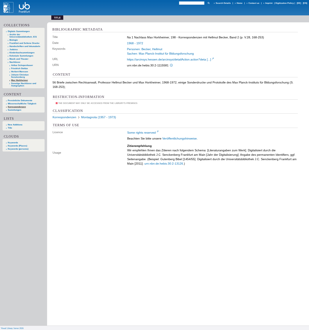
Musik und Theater (18, 59)
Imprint (268, 3)
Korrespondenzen (17, 107)
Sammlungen (14, 110)
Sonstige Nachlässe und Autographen (23, 84)
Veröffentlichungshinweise (179, 138)
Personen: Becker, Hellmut (144, 49)
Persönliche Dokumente (20, 100)
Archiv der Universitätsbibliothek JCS (23, 35)
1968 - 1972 (135, 43)
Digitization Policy (284, 3)
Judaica (13, 49)
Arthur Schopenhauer (22, 65)
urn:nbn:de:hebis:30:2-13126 (163, 163)
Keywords (13, 142)
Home (240, 3)
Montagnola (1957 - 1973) (98, 117)
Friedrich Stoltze (19, 68)
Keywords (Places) (17, 146)
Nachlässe (14, 62)
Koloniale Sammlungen (21, 56)
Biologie (13, 40)
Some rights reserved (141, 132)
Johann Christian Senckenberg (20, 76)
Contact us (253, 3)
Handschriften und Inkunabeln (24, 46)
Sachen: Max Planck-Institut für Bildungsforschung (160, 53)
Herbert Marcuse (19, 71)
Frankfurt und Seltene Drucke (24, 43)
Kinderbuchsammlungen (21, 52)
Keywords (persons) (18, 149)
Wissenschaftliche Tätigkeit (22, 103)
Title (10, 128)
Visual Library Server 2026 (12, 328)
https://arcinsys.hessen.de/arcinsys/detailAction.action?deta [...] (169, 59)
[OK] (208, 3)
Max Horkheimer (19, 80)
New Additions (15, 124)
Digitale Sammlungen (19, 31)
